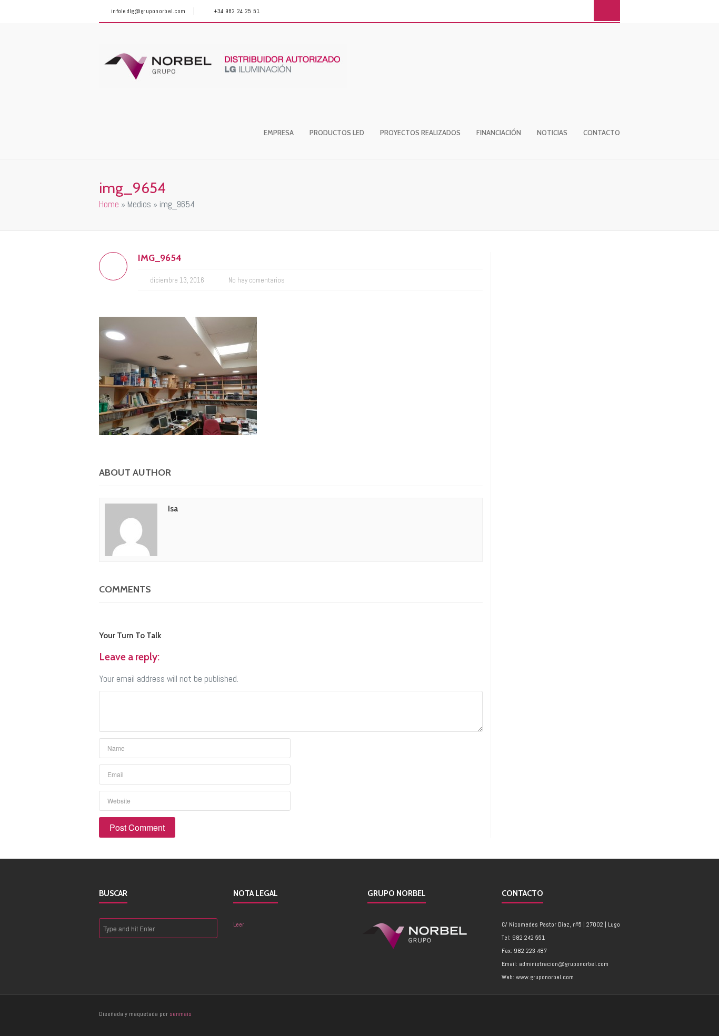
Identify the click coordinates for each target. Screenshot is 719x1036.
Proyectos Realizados (420, 132)
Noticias (552, 132)
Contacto (601, 132)
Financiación (498, 132)
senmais (180, 1014)
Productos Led (336, 132)
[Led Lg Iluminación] (223, 66)
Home (109, 204)
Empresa (279, 132)
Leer (238, 924)
